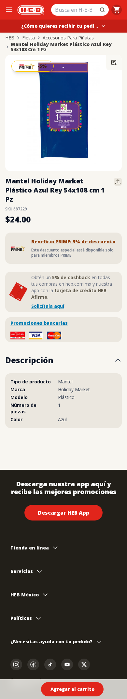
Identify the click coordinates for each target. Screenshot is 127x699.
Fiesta (28, 37)
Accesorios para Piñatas (68, 37)
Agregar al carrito (72, 689)
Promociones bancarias (39, 323)
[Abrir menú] (9, 10)
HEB (9, 37)
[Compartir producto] (118, 182)
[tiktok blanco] (50, 664)
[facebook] (33, 664)
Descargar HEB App (63, 512)
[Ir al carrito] (116, 10)
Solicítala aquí (47, 306)
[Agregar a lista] (114, 62)
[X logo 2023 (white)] (84, 664)
